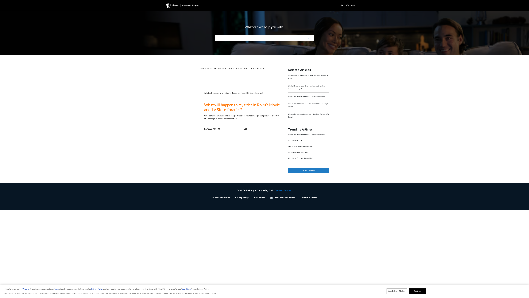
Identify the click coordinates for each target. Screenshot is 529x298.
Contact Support (309, 170)
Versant (25, 289)
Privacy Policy (242, 197)
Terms (56, 289)
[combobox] (259, 38)
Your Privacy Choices (285, 197)
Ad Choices (259, 197)
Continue (417, 291)
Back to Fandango (348, 5)
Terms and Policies (221, 197)
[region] (264, 291)
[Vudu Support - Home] (182, 5)
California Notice (308, 197)
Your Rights (186, 289)
